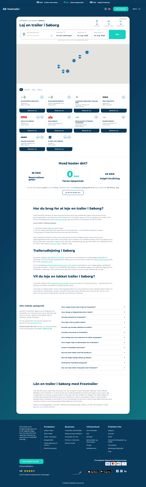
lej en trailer (56, 244)
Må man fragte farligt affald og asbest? (76, 358)
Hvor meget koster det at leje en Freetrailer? (78, 307)
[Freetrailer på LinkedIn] (125, 471)
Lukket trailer (49, 430)
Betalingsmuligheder (115, 448)
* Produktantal (123, 18)
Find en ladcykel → (26, 466)
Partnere (23, 20)
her (49, 228)
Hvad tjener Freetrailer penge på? (74, 363)
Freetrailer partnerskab (73, 430)
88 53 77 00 (47, 329)
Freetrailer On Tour (71, 437)
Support (111, 430)
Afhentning (80, 32)
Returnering (97, 32)
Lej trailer (32, 20)
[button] (107, 9)
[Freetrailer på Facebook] (117, 471)
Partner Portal (70, 443)
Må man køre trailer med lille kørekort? (76, 353)
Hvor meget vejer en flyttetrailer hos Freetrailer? (80, 342)
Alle (21, 89)
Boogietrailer (48, 440)
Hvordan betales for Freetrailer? (73, 317)
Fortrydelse (112, 445)
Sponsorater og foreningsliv (92, 441)
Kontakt (111, 434)
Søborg (40, 89)
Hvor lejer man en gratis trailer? (73, 322)
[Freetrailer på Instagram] (121, 471)
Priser (110, 437)
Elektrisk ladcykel (50, 448)
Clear (51, 36)
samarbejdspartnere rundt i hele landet (61, 265)
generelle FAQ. (36, 323)
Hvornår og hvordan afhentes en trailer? (76, 327)
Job (88, 434)
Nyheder (90, 437)
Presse (89, 445)
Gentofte (27, 89)
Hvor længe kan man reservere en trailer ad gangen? (81, 337)
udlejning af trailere (57, 257)
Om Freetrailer (92, 430)
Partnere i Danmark (72, 440)
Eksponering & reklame (73, 434)
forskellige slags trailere (60, 283)
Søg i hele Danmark (33, 32)
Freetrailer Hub (46, 262)
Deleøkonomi (91, 448)
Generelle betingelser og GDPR (117, 441)
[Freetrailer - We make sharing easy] (11, 9)
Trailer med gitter (50, 437)
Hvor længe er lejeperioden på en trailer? (77, 312)
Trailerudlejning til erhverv (50, 444)
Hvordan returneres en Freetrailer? (74, 332)
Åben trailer (48, 434)
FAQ (109, 451)
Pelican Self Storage (101, 260)
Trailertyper (59, 32)
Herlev (34, 89)
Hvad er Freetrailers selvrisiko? (73, 347)
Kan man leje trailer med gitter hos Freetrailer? (79, 368)
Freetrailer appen (60, 219)
